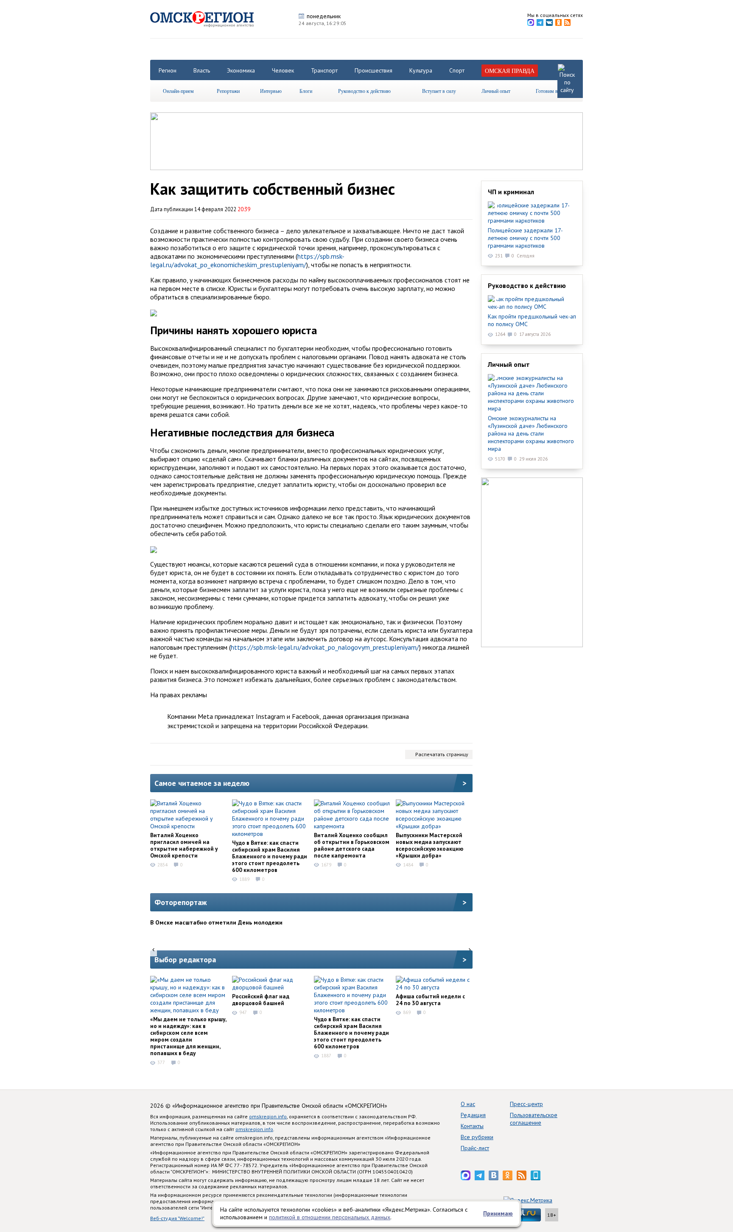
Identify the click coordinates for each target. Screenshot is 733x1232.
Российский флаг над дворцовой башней (260, 999)
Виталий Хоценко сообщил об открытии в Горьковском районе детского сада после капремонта (351, 845)
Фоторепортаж (180, 902)
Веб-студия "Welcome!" (177, 1218)
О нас (468, 1104)
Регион (167, 70)
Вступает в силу (439, 90)
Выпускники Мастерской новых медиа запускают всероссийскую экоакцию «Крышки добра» (429, 845)
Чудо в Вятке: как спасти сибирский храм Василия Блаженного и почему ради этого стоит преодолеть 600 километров (269, 856)
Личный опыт (495, 90)
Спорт (456, 70)
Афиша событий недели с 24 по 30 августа (430, 999)
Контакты (472, 1126)
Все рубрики (477, 1137)
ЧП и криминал (511, 191)
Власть (201, 70)
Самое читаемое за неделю (201, 783)
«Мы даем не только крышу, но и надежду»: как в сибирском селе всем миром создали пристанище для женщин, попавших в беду (188, 1036)
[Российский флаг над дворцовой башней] (270, 983)
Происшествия (373, 70)
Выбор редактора (185, 959)
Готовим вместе (553, 90)
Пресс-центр (526, 1104)
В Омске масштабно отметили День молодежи (216, 922)
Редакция (473, 1115)
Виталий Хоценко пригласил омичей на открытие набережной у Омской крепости (184, 845)
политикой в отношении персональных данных (329, 1217)
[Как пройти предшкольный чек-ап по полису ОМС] (532, 302)
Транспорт (324, 70)
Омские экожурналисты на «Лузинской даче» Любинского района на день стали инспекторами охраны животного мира (531, 433)
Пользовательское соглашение (533, 1118)
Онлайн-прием (178, 90)
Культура (420, 70)
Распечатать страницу (441, 754)
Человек (283, 70)
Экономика (241, 70)
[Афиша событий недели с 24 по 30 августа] (434, 983)
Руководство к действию (364, 90)
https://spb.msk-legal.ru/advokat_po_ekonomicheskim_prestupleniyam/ (247, 260)
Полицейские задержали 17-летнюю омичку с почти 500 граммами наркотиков (525, 237)
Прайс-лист (475, 1148)
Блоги (305, 90)
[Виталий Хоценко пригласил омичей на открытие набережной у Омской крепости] (188, 814)
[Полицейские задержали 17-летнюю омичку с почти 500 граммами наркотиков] (532, 212)
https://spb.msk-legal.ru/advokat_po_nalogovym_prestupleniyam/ (325, 647)
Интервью (271, 90)
